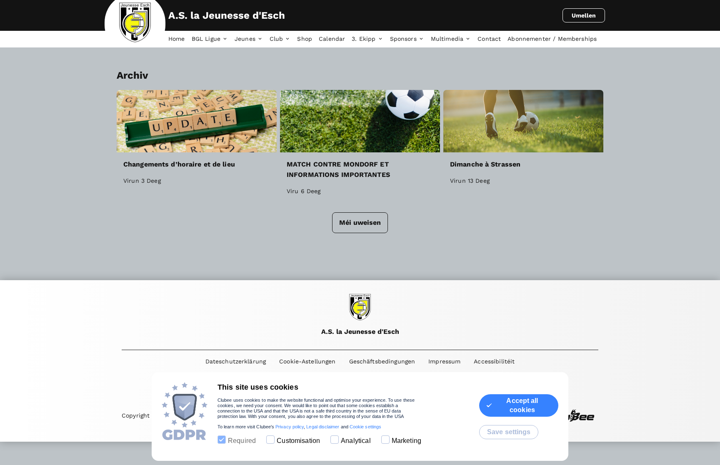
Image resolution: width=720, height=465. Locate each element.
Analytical (356, 440)
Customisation (298, 440)
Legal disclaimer (322, 426)
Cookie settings (365, 426)
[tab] (180, 39)
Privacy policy (289, 426)
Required (242, 440)
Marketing (406, 440)
